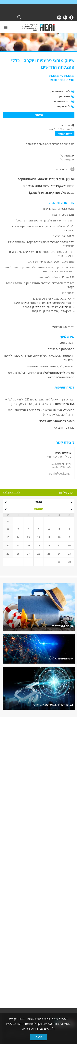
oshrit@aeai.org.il (60, 473)
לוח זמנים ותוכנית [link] (60, 91)
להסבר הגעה (65, 134)
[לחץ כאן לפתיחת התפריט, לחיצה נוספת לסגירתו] (6, 28)
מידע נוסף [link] (64, 96)
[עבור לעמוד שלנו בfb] (71, 17)
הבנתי (38, 1037)
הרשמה (39, 115)
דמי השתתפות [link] (62, 101)
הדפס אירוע (62, 169)
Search (19, 17)
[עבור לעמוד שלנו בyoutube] (59, 17)
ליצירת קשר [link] (63, 106)
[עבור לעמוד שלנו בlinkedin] (65, 17)
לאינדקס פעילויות (11, 492)
